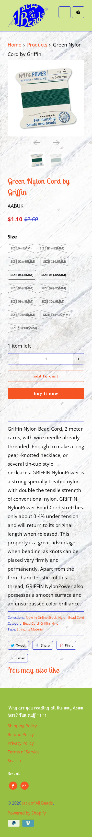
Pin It (69, 645)
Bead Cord (31, 623)
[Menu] (65, 12)
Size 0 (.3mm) (20, 248)
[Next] (55, 142)
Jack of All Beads (37, 803)
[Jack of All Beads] (28, 17)
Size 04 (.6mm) (21, 274)
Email (20, 658)
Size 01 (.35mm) (52, 248)
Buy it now (46, 393)
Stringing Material (30, 629)
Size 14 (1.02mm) (56, 314)
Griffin (45, 623)
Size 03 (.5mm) (54, 261)
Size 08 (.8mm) (21, 301)
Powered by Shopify (27, 813)
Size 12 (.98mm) (22, 314)
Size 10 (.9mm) (52, 301)
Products (37, 44)
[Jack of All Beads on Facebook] (13, 786)
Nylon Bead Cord (71, 617)
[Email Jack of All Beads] (24, 786)
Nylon (56, 623)
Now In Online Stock (41, 617)
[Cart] (78, 12)
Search (14, 760)
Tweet (21, 645)
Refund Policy (21, 734)
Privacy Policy (21, 743)
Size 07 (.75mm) (53, 288)
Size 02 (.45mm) (22, 261)
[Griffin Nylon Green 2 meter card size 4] (46, 98)
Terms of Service (24, 752)
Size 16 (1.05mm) (23, 328)
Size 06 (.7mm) (21, 288)
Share (45, 645)
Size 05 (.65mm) (53, 274)
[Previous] (36, 142)
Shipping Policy (22, 726)
